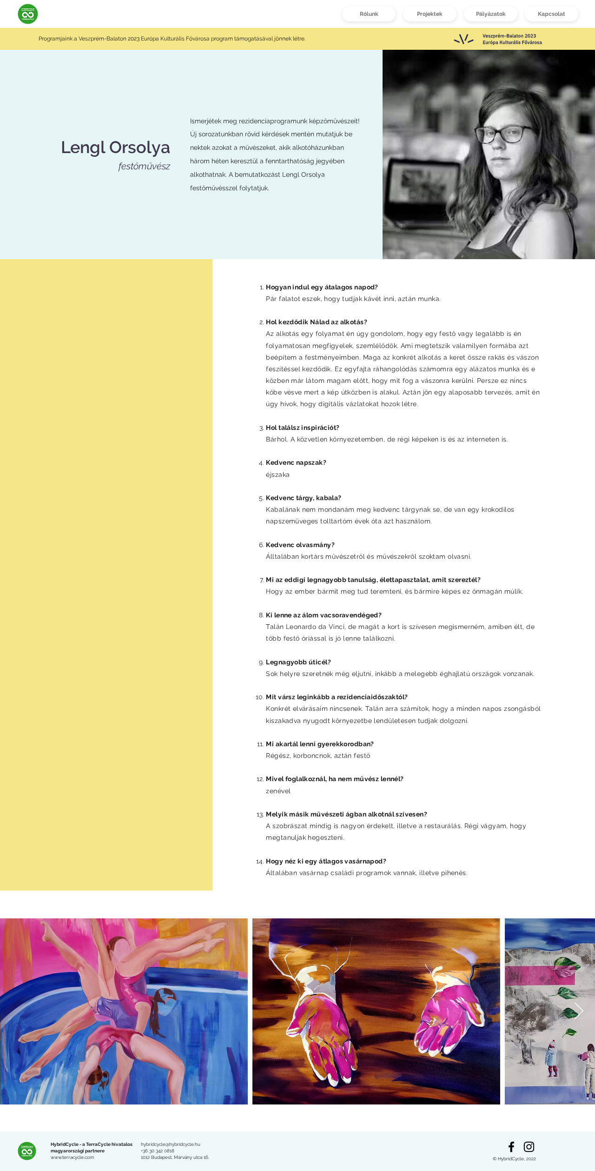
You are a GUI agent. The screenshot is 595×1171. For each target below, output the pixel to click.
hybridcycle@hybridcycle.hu (170, 1144)
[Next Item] (579, 1012)
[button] (429, 14)
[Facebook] (511, 1147)
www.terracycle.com (72, 1157)
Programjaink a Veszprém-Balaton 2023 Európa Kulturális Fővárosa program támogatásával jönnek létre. (173, 38)
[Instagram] (529, 1147)
